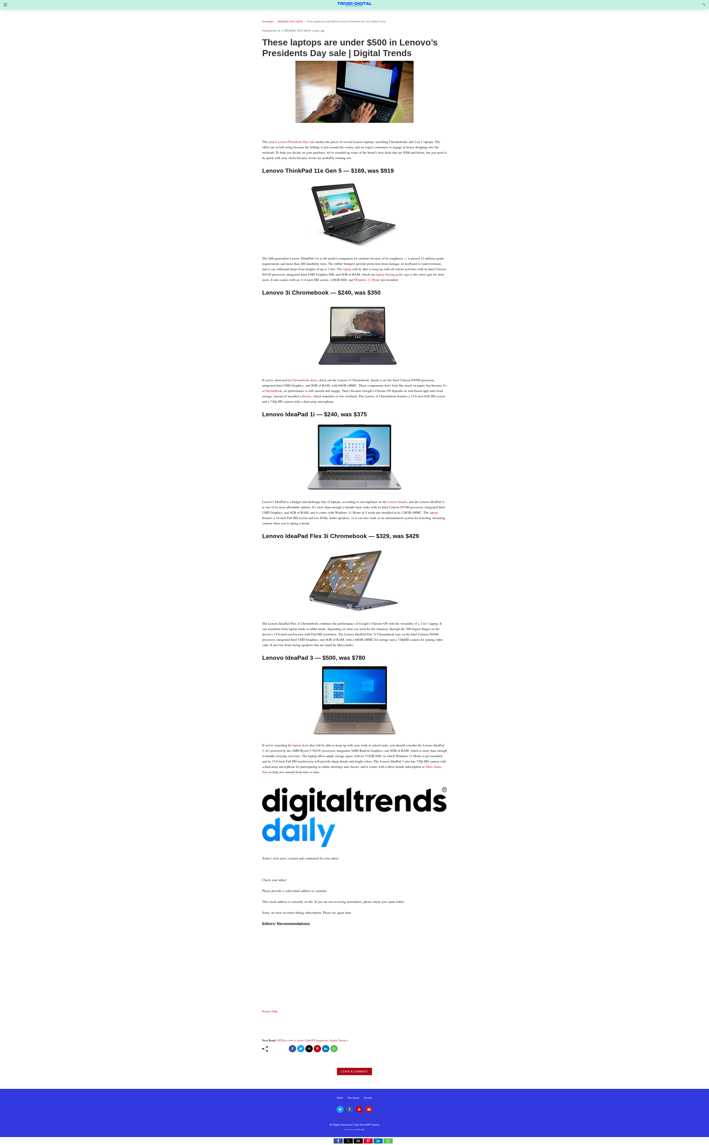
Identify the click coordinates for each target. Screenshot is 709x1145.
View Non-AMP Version (366, 1124)
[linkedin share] (325, 1048)
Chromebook (273, 390)
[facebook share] (292, 1048)
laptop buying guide (389, 274)
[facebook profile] (349, 1109)
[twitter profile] (340, 1109)
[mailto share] (309, 1048)
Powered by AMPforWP (354, 1130)
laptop (347, 269)
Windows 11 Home (367, 279)
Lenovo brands (397, 501)
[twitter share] (300, 1048)
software (305, 396)
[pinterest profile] (359, 1109)
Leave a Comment (354, 1071)
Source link (270, 1011)
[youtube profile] (368, 1109)
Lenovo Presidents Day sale (296, 141)
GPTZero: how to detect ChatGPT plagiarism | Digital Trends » (312, 1040)
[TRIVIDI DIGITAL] (354, 2)
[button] (338, 1141)
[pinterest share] (317, 1048)
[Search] (703, 4)
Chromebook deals (304, 380)
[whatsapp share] (334, 1048)
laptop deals (301, 745)
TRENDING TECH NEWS (290, 21)
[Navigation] (4, 4)
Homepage (267, 21)
